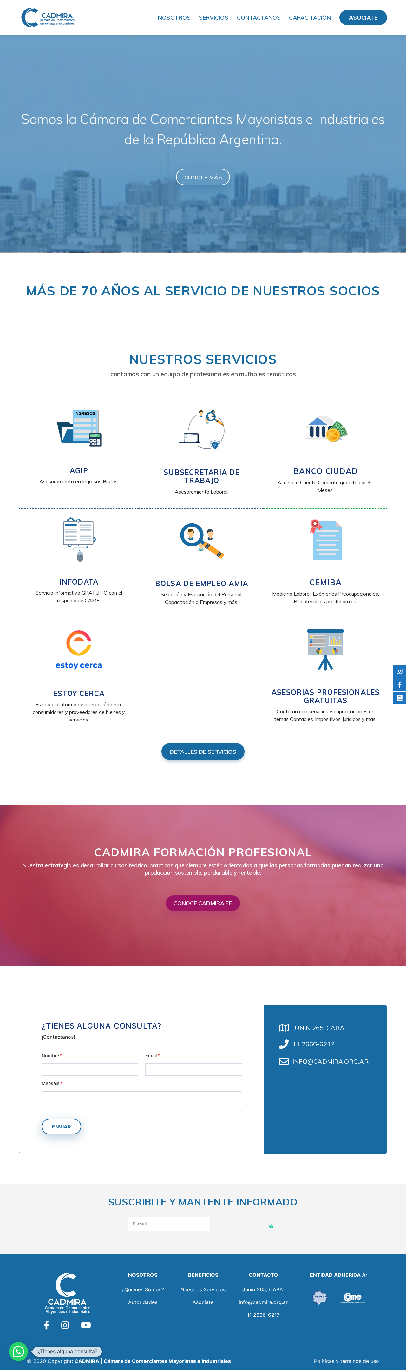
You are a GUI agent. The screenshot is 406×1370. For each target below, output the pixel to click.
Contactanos (259, 17)
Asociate (203, 1302)
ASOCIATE (363, 17)
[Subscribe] (271, 1226)
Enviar (61, 1126)
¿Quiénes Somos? (143, 1289)
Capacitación (310, 17)
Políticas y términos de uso (346, 1361)
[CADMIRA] (47, 17)
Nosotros (174, 17)
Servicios (213, 17)
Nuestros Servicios (203, 1289)
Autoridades (142, 1302)
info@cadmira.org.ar (263, 1302)
